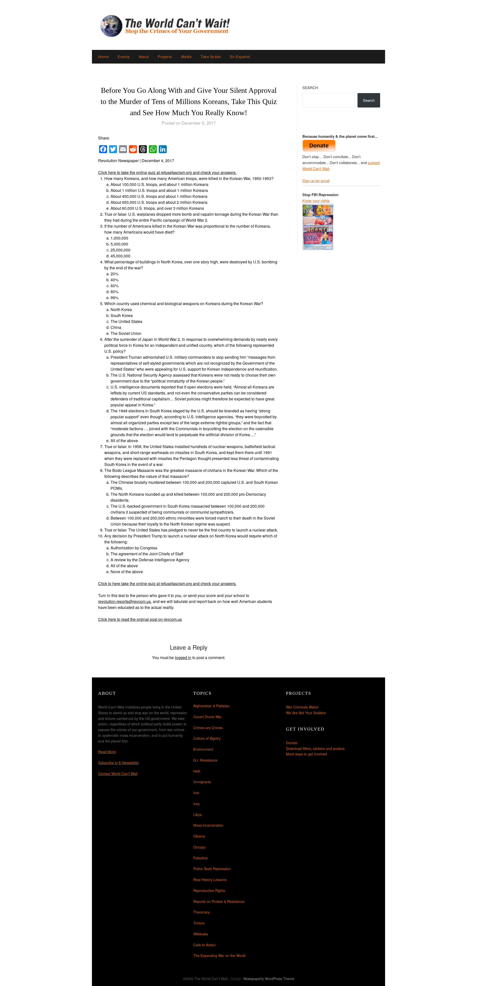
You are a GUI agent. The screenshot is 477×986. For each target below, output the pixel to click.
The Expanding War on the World (219, 955)
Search (310, 87)
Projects (165, 56)
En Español (240, 56)
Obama (199, 836)
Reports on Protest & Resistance (218, 901)
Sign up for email (315, 180)
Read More (107, 751)
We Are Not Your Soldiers (306, 712)
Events (124, 56)
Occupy (199, 847)
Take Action (210, 56)
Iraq (196, 803)
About (144, 56)
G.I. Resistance (205, 760)
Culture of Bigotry (207, 738)
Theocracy (201, 912)
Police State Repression (212, 868)
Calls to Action (204, 944)
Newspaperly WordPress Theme (268, 978)
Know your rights (316, 200)
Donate (291, 742)
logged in (183, 657)
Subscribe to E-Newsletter (118, 762)
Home (103, 56)
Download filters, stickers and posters (315, 748)
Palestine (200, 857)
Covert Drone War (207, 716)
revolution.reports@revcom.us (124, 601)
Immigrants (202, 781)
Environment (203, 749)
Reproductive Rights (209, 890)
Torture (199, 922)
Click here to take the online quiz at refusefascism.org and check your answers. (167, 172)
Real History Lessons (210, 879)
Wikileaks (200, 933)
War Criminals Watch (302, 706)
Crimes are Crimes (208, 727)
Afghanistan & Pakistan (211, 705)
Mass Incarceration (208, 825)
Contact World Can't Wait (117, 773)
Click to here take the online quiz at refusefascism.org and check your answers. (167, 583)
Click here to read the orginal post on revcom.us (140, 619)
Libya (197, 814)
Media (186, 56)
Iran (196, 792)
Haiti (196, 771)
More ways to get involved (306, 753)
